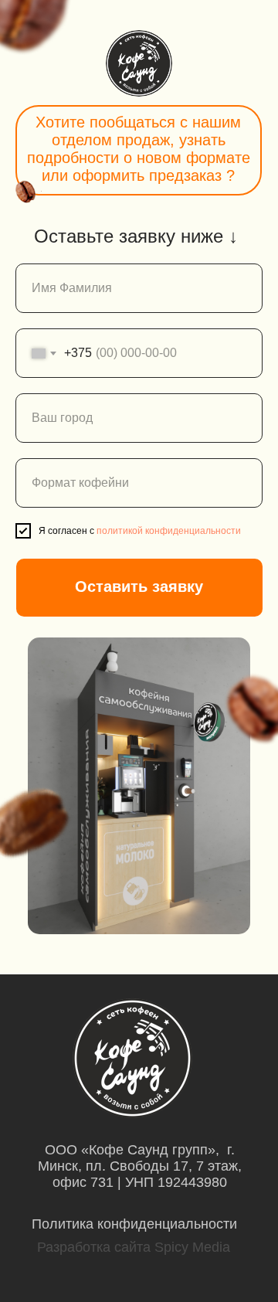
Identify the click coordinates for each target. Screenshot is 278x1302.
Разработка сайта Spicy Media (133, 1247)
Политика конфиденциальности (134, 1224)
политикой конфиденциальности (169, 530)
